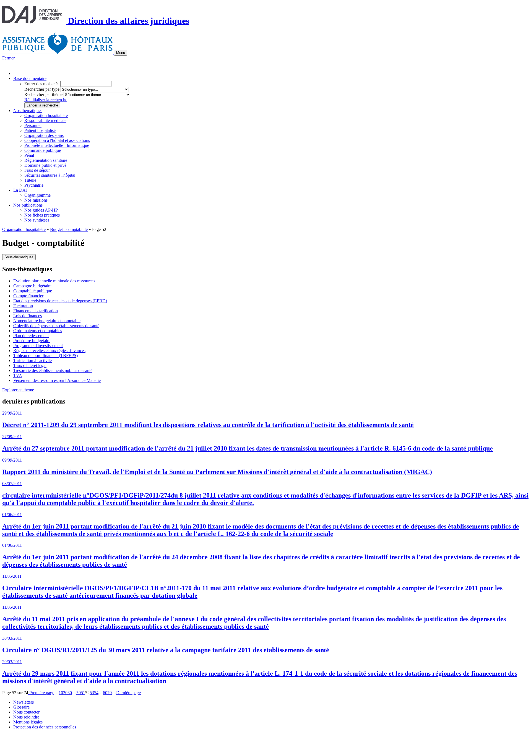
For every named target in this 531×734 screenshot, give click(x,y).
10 (61, 692)
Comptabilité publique (32, 290)
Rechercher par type (41, 89)
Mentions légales (28, 722)
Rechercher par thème (43, 94)
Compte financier (28, 295)
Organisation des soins (44, 135)
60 (105, 692)
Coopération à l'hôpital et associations (57, 140)
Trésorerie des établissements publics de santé (52, 370)
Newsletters (23, 702)
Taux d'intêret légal (29, 365)
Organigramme (37, 195)
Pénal (29, 155)
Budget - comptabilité (69, 229)
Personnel (32, 125)
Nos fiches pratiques (42, 215)
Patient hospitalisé (40, 130)
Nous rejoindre (26, 717)
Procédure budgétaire (31, 340)
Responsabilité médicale (45, 120)
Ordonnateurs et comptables (37, 330)
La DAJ (20, 190)
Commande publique (42, 150)
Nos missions (36, 200)
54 (96, 692)
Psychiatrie (33, 185)
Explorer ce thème (18, 389)
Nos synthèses (36, 220)
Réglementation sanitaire (45, 160)
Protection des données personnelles (44, 727)
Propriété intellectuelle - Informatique (56, 145)
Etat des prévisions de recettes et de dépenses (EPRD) (60, 300)
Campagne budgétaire (32, 285)
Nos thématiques (27, 110)
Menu (120, 53)
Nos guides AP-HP (41, 210)
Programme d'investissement (38, 345)
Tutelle (30, 180)
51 (83, 692)
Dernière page (128, 692)
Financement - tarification (35, 310)
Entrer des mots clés (41, 83)
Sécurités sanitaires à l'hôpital (49, 175)
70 (109, 692)
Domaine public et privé (45, 165)
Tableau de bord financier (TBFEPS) (45, 355)
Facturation (23, 305)
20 (65, 692)
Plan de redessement (31, 335)
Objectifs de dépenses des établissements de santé (56, 325)
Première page (41, 692)
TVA (17, 375)
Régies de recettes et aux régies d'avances (49, 350)
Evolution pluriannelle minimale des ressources (54, 280)
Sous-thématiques (18, 257)
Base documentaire (29, 78)
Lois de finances (27, 315)
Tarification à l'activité (32, 360)
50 (78, 692)
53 (92, 692)
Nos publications (28, 205)
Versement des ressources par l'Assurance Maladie (57, 380)
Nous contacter (26, 712)
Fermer (8, 58)
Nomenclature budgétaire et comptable (46, 320)
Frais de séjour (37, 170)
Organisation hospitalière (46, 115)
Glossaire (21, 707)
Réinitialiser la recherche (45, 99)
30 (69, 692)
